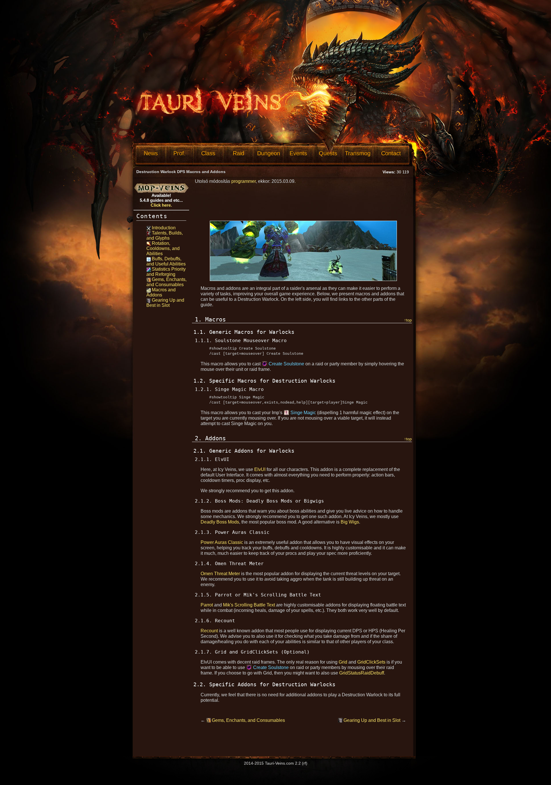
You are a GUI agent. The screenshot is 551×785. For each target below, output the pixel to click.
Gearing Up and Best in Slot (165, 303)
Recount (209, 630)
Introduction (164, 227)
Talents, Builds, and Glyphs (164, 235)
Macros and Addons (161, 292)
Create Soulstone (286, 363)
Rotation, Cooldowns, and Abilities (163, 248)
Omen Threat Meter (220, 573)
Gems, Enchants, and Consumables (166, 282)
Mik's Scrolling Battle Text (249, 604)
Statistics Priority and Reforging (166, 272)
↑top (408, 320)
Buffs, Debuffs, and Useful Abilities (166, 261)
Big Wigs (350, 522)
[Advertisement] (239, 128)
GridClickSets (371, 662)
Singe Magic (303, 412)
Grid (343, 662)
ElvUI (259, 469)
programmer (243, 181)
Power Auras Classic (222, 542)
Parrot (207, 604)
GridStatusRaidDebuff (361, 672)
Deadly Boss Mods (220, 522)
